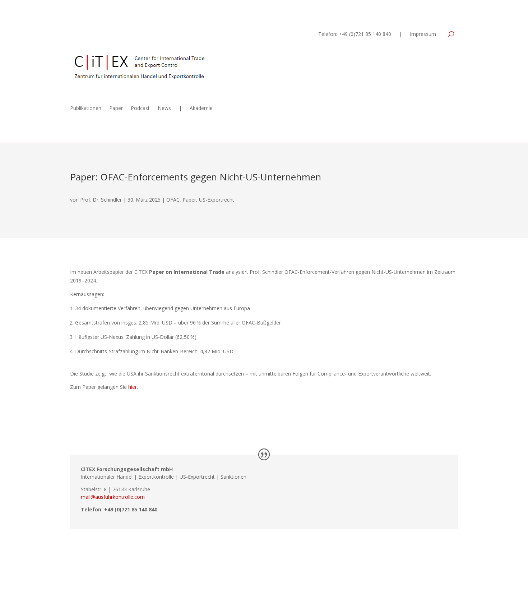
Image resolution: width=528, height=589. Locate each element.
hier (132, 386)
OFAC (173, 199)
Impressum (423, 34)
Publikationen (85, 108)
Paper (116, 108)
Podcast (140, 108)
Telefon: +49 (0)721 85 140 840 (354, 34)
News (164, 108)
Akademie (201, 108)
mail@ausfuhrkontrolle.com (113, 496)
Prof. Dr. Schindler (101, 199)
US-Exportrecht (216, 199)
